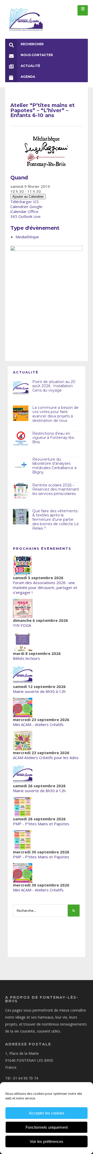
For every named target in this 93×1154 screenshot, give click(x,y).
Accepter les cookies (46, 1113)
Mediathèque (27, 236)
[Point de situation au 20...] (20, 387)
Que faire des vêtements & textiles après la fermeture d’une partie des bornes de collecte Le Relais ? (55, 520)
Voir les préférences (46, 1141)
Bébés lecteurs (26, 658)
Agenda (28, 77)
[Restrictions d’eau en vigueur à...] (20, 439)
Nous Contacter (37, 55)
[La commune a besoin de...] (20, 413)
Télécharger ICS (24, 201)
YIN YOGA (22, 625)
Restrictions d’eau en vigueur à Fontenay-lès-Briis (53, 438)
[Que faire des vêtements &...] (20, 516)
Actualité (30, 66)
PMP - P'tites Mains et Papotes (41, 823)
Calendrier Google (26, 206)
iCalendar (18, 211)
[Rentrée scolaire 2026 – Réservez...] (20, 491)
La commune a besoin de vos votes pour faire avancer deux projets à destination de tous (55, 414)
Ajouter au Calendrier (28, 196)
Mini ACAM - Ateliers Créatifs (38, 724)
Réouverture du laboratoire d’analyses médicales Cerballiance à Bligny (54, 466)
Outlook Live (29, 216)
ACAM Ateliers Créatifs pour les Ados (46, 757)
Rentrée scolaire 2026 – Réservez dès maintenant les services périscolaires (55, 489)
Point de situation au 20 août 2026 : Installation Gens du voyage (53, 386)
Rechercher (32, 44)
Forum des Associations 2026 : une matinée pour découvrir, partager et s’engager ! (45, 587)
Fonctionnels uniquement (47, 1127)
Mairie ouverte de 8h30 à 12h (39, 691)
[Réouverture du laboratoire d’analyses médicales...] (20, 465)
